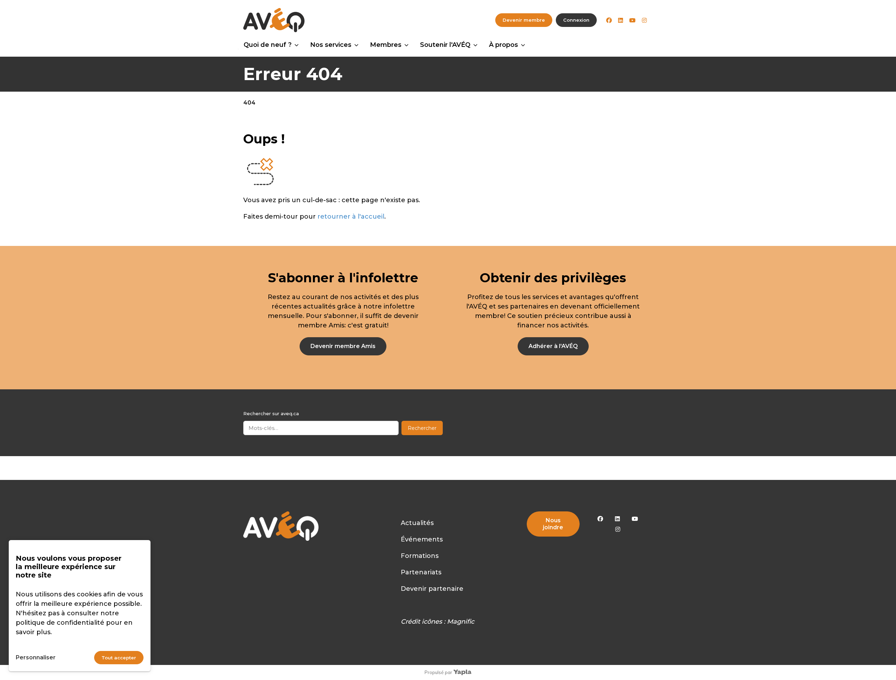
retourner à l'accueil (350, 216)
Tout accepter (119, 657)
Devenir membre (524, 20)
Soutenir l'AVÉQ (445, 45)
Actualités (417, 523)
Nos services (330, 45)
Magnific (460, 621)
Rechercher (422, 428)
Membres (385, 45)
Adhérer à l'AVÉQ (553, 346)
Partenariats (421, 572)
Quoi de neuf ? (268, 45)
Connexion (576, 20)
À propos (503, 45)
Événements (422, 539)
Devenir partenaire (432, 589)
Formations (420, 556)
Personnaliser (36, 657)
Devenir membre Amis (343, 346)
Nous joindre (553, 524)
